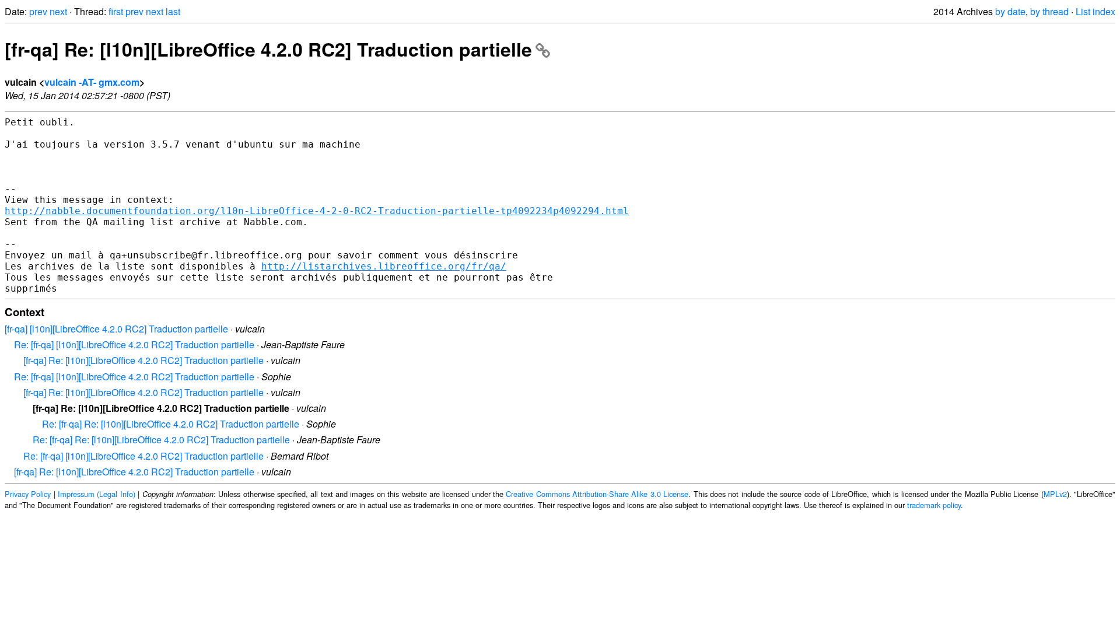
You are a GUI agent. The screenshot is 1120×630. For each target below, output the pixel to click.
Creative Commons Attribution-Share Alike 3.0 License (597, 493)
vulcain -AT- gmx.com (91, 82)
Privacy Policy (28, 493)
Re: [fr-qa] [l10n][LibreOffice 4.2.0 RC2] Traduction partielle (134, 344)
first (115, 11)
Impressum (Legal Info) (96, 493)
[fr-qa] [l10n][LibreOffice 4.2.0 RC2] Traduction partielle (116, 328)
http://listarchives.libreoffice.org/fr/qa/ (383, 266)
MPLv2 (1055, 493)
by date (1010, 11)
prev (38, 11)
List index (1095, 11)
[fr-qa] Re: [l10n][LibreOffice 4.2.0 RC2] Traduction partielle (268, 49)
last (173, 11)
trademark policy (934, 504)
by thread (1049, 11)
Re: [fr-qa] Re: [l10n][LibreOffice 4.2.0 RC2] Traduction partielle (170, 423)
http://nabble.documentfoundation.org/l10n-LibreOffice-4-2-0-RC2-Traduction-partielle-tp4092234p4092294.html (317, 210)
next (58, 11)
